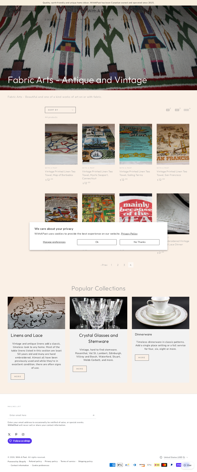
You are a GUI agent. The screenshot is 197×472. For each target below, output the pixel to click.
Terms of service (68, 461)
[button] (172, 10)
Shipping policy (85, 461)
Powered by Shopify (17, 461)
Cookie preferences (40, 465)
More (17, 376)
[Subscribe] (94, 415)
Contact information (20, 465)
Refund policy (35, 461)
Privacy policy (51, 461)
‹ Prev (104, 264)
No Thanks (140, 242)
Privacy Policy (129, 233)
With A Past (21, 457)
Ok (96, 242)
